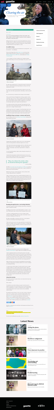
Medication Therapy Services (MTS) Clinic (13, 54)
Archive (7, 402)
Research (29, 312)
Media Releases (8, 407)
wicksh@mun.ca (11, 306)
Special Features (39, 45)
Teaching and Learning (40, 42)
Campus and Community (9, 311)
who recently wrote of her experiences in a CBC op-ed (18, 166)
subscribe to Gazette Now (25, 316)
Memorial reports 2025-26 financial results (36, 384)
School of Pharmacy (8, 313)
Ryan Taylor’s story (20, 52)
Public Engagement (25, 312)
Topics (7, 310)
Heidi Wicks (9, 34)
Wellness (13, 313)
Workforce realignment (35, 338)
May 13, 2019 (8, 32)
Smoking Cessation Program (21, 116)
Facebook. (28, 299)
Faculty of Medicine (15, 311)
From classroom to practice (36, 350)
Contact (7, 404)
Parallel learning (32, 372)
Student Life (38, 39)
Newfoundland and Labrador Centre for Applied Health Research (14, 312)
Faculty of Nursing (20, 311)
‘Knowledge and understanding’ (33, 362)
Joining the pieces (33, 327)
